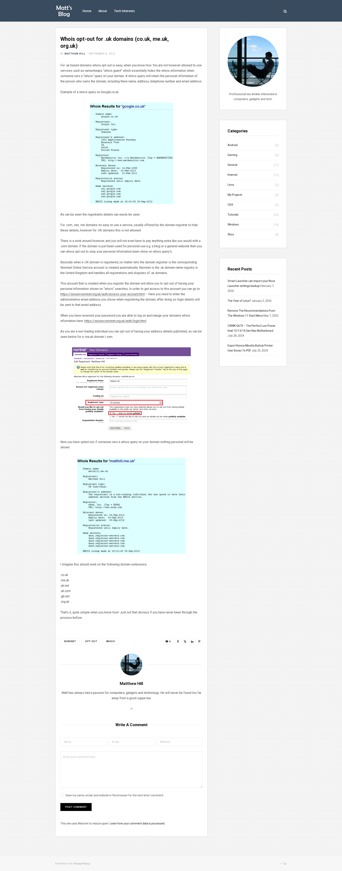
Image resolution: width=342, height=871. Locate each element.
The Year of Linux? (239, 300)
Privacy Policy (81, 863)
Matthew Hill (75, 53)
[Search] (285, 11)
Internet (233, 174)
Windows (233, 224)
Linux (231, 184)
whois (110, 641)
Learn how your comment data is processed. (137, 823)
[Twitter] (185, 641)
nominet (70, 641)
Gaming (232, 155)
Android (233, 145)
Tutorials (233, 214)
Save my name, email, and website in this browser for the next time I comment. (115, 795)
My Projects (235, 194)
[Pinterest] (199, 641)
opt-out (91, 641)
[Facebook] (178, 641)
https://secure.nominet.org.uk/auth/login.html (115, 321)
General (232, 164)
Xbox (231, 234)
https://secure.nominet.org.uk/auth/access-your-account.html (102, 294)
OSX (230, 204)
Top (284, 863)
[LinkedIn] (192, 641)
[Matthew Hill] (64, 11)
